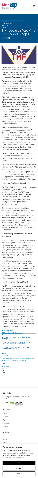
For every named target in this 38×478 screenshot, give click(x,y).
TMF (16, 332)
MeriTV (5, 426)
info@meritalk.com (9, 399)
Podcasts (6, 423)
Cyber (5, 442)
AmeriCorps (5, 367)
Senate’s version (30, 174)
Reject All (19, 474)
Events (5, 417)
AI (3, 436)
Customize (19, 468)
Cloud (5, 439)
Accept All (19, 463)
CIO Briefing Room (8, 332)
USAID (3, 372)
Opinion (5, 420)
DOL (3, 368)
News (5, 413)
